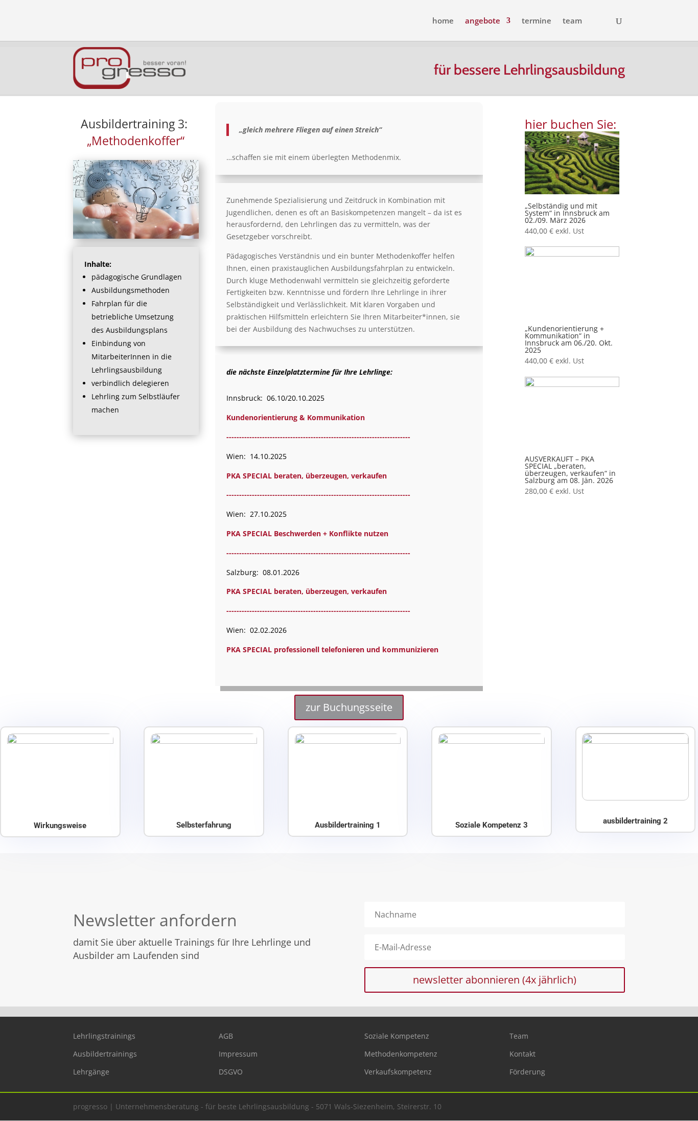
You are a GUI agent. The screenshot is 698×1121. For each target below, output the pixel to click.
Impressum (238, 1054)
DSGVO (231, 1072)
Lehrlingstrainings (104, 1036)
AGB (226, 1036)
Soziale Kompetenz (396, 1036)
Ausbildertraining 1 (348, 825)
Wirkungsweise (60, 825)
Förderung (527, 1072)
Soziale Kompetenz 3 (491, 825)
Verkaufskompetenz (398, 1072)
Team (518, 1036)
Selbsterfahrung (203, 825)
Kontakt (522, 1054)
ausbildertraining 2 (635, 821)
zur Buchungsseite (349, 707)
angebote (482, 21)
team (572, 21)
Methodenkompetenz (400, 1054)
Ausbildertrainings (105, 1054)
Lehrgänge (91, 1072)
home (443, 21)
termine (536, 21)
